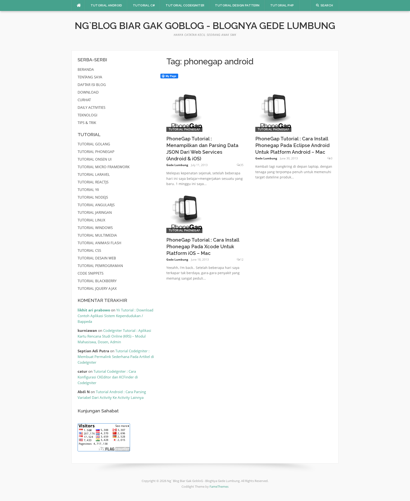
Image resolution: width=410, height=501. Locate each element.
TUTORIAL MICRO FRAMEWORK (104, 166)
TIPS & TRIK (87, 122)
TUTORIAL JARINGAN (95, 212)
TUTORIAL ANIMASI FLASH (99, 242)
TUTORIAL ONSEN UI (95, 159)
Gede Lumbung (177, 165)
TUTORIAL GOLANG (94, 144)
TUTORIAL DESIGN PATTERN (237, 5)
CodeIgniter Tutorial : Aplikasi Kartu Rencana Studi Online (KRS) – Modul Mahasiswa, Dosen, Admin (114, 336)
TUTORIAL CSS (89, 250)
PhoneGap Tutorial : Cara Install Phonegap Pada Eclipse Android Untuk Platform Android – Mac (292, 145)
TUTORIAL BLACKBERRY (97, 280)
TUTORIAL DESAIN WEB (97, 258)
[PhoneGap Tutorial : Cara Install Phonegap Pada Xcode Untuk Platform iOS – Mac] (186, 212)
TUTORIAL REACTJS (93, 182)
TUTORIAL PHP (282, 5)
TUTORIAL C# (144, 5)
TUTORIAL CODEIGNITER (185, 5)
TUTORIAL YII (88, 189)
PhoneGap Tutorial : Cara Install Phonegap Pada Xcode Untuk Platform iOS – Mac (202, 246)
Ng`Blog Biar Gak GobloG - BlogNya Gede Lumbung (205, 25)
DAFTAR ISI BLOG (92, 84)
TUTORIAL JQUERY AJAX (97, 288)
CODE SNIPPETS (90, 273)
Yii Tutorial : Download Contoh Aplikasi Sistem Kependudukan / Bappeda (115, 316)
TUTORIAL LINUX (91, 220)
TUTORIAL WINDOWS (95, 227)
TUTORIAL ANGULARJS (96, 204)
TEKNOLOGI (87, 115)
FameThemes (219, 486)
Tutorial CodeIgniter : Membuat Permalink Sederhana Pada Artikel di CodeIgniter (116, 356)
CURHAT (84, 99)
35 (241, 165)
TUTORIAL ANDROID (106, 5)
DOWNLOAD (88, 92)
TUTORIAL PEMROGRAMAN (100, 265)
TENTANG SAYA (90, 77)
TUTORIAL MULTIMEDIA (97, 235)
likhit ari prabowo (94, 310)
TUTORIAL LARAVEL (94, 174)
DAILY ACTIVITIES (91, 107)
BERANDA (86, 69)
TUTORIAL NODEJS (93, 197)
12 (241, 260)
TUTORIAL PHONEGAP (184, 129)
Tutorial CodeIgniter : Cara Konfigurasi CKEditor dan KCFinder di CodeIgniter (108, 377)
